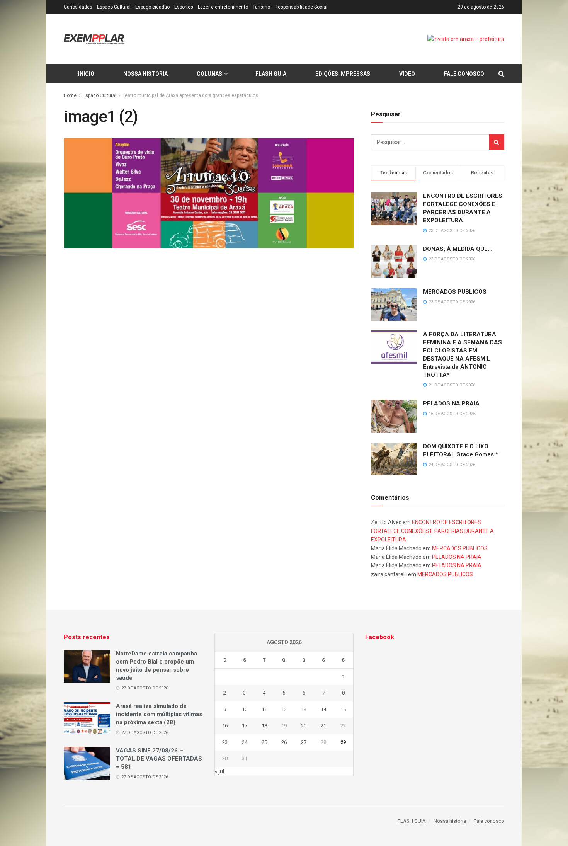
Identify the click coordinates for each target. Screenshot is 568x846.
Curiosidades (78, 7)
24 (244, 742)
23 (225, 742)
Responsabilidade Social (301, 7)
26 (284, 742)
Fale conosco (464, 74)
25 (264, 742)
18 (264, 726)
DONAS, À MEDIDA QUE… (457, 248)
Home (70, 95)
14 (323, 709)
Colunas (209, 74)
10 (244, 709)
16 (225, 726)
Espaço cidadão (152, 7)
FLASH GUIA (270, 74)
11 (264, 709)
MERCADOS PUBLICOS (454, 291)
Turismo (261, 7)
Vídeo (407, 74)
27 (303, 742)
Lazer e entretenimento (223, 7)
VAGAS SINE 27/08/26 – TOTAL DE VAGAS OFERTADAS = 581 (159, 758)
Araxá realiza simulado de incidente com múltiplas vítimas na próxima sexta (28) (159, 714)
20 (303, 726)
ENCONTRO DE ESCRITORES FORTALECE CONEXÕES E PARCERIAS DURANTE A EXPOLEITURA (432, 531)
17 (244, 726)
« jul (219, 771)
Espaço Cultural (114, 7)
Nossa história (145, 74)
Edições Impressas (342, 74)
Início (86, 74)
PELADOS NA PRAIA (451, 403)
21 (323, 726)
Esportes (183, 7)
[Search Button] (496, 142)
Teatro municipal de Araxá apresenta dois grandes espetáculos (190, 95)
